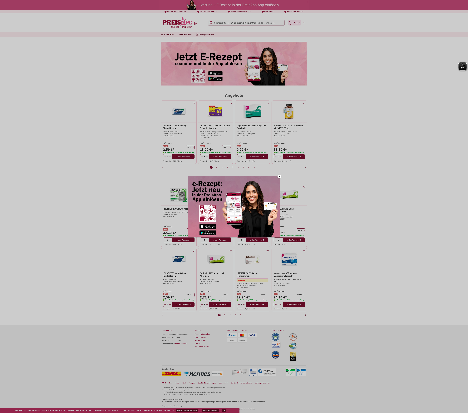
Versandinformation (202, 334)
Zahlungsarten (200, 337)
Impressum (223, 383)
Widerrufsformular (202, 347)
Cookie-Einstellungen (207, 383)
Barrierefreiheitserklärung (241, 383)
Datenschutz (174, 383)
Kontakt (197, 343)
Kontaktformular (181, 343)
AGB (164, 383)
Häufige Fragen (188, 383)
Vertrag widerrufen (262, 383)
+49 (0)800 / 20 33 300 (171, 337)
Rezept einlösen (201, 340)
